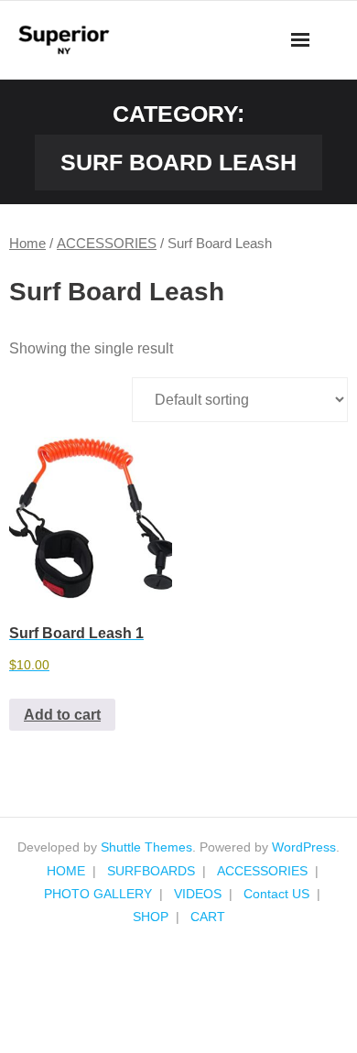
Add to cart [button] (62, 714)
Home (27, 243)
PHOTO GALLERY (98, 893)
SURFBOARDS (151, 870)
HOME (66, 870)
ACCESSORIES (107, 243)
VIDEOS (198, 893)
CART (207, 916)
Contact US (276, 893)
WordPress (304, 847)
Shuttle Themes (146, 847)
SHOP (150, 916)
